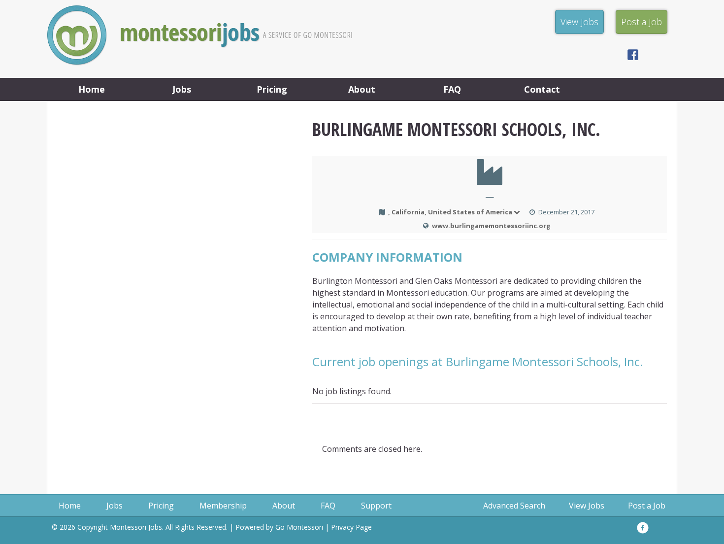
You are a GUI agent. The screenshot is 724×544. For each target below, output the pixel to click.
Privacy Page (351, 527)
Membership (223, 505)
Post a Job (646, 505)
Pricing (272, 89)
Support (376, 505)
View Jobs (586, 505)
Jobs (181, 89)
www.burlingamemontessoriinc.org (491, 225)
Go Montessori (299, 527)
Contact (542, 89)
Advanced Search (514, 505)
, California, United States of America (450, 211)
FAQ (452, 89)
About (361, 89)
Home (91, 89)
